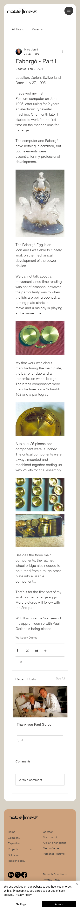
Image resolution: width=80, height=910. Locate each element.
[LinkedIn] (11, 875)
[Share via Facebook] (17, 650)
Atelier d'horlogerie (54, 843)
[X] (18, 875)
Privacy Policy (51, 880)
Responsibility (16, 860)
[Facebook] (24, 875)
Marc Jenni (50, 837)
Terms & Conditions (55, 874)
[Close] (74, 886)
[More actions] (62, 51)
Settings (21, 904)
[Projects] (31, 849)
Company (14, 837)
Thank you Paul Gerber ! (36, 724)
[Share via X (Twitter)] (27, 650)
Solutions (13, 855)
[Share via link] (46, 650)
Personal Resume (54, 853)
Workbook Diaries (26, 637)
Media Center (51, 848)
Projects (13, 849)
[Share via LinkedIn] (36, 650)
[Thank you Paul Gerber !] (40, 701)
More (35, 29)
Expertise (14, 843)
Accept (59, 904)
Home (11, 832)
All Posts (18, 29)
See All (60, 678)
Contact (48, 832)
